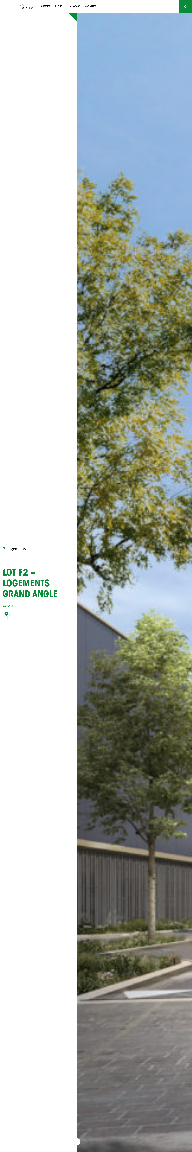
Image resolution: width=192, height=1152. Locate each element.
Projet (58, 6)
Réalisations (73, 6)
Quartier (45, 6)
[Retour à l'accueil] (25, 6)
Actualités (90, 6)
